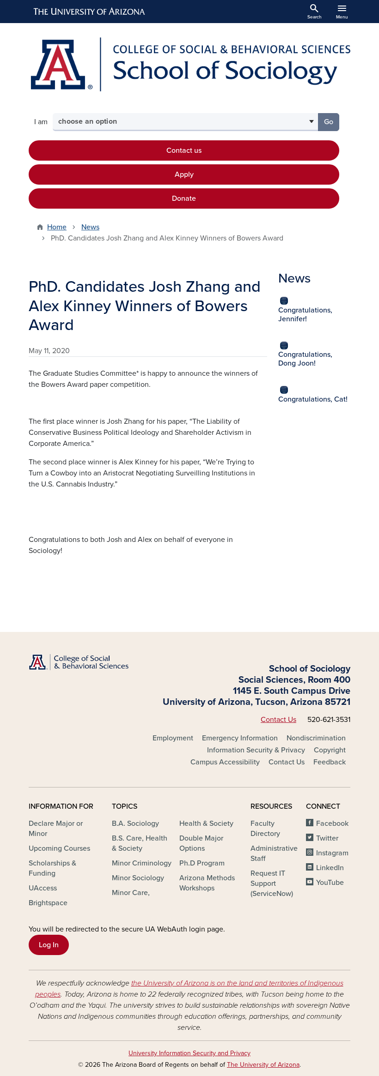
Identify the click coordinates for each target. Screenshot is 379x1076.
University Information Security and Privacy (189, 1053)
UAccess (43, 888)
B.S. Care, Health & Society (139, 843)
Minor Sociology (138, 878)
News (90, 227)
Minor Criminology (141, 863)
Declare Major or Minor (56, 828)
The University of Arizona (263, 1065)
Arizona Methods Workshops (207, 883)
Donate (184, 198)
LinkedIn (330, 867)
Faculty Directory (265, 828)
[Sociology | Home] (189, 64)
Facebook (332, 823)
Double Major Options (201, 843)
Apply (184, 174)
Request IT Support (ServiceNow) (272, 883)
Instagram (332, 853)
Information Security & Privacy (256, 750)
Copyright (330, 750)
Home (57, 227)
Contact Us (278, 719)
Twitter (327, 838)
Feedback (329, 762)
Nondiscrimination (316, 738)
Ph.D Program (202, 863)
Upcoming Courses (59, 848)
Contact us (184, 150)
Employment (173, 738)
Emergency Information (240, 738)
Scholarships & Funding (52, 868)
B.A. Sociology (135, 823)
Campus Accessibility (225, 762)
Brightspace (48, 903)
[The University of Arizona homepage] (89, 11)
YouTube (330, 882)
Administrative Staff (274, 853)
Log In (49, 945)
